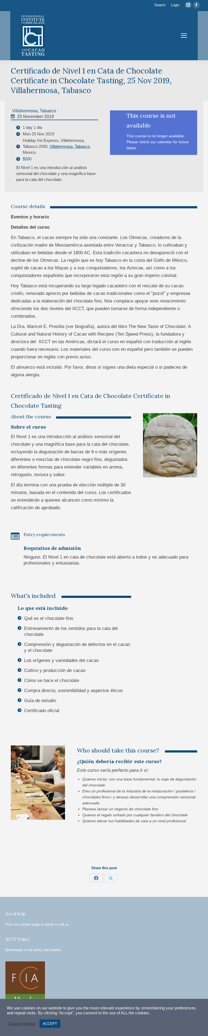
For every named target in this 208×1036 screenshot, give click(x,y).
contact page (30, 924)
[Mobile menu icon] (184, 35)
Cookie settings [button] (21, 1024)
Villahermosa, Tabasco (34, 111)
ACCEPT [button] (50, 1024)
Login (175, 5)
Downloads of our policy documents (33, 950)
